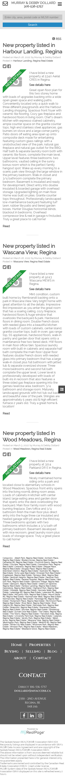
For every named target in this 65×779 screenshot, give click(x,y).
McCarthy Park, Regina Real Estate (31, 594)
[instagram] (41, 716)
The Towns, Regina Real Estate (24, 614)
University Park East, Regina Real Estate (33, 616)
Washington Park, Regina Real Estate (20, 622)
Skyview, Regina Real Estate (35, 609)
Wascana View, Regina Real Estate (31, 261)
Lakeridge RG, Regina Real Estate (25, 592)
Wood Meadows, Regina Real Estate (32, 448)
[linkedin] (33, 716)
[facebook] (24, 716)
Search (32, 24)
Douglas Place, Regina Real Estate (38, 569)
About (20, 658)
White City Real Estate (20, 624)
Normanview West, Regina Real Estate (43, 597)
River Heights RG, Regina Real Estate (30, 604)
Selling (33, 651)
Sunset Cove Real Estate (26, 612)
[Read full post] (15, 81)
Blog (52, 651)
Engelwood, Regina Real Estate (17, 575)
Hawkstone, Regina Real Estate (17, 588)
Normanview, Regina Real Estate (18, 599)
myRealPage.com (32, 732)
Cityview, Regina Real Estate (23, 564)
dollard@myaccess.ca (32, 691)
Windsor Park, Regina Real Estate (26, 627)
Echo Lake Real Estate (25, 573)
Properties (40, 644)
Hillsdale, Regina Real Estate (23, 590)
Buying (12, 651)
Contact (42, 658)
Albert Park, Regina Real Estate (29, 558)
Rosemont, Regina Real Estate (24, 607)
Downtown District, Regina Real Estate (21, 571)
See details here (39, 85)
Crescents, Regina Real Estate (29, 566)
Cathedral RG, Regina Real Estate (18, 562)
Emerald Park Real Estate (49, 573)
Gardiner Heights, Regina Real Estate (27, 577)
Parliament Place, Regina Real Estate (27, 601)
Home (16, 644)
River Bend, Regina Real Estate (36, 603)
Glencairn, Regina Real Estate (24, 584)
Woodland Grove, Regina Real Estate (38, 629)
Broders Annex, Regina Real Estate (38, 560)
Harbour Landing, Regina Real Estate (33, 60)
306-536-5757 (33, 6)
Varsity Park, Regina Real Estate (36, 618)
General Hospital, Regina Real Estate (39, 579)
